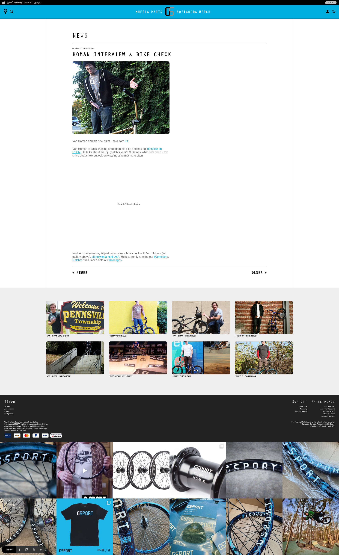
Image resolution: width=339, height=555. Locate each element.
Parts (156, 11)
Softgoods (187, 11)
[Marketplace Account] (327, 11)
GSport (10, 401)
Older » (259, 272)
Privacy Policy (329, 414)
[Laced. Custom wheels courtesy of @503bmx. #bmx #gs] (28, 526)
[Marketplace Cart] (333, 11)
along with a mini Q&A (106, 256)
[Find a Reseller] (5, 11)
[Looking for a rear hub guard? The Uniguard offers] (198, 526)
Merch (204, 11)
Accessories (9, 409)
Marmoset (160, 256)
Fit (126, 141)
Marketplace (323, 401)
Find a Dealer (329, 406)
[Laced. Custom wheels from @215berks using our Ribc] (141, 526)
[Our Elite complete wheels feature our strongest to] (141, 470)
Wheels (142, 11)
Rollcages (115, 260)
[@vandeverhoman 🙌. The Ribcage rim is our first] (84, 470)
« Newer (79, 272)
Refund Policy (329, 411)
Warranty (303, 409)
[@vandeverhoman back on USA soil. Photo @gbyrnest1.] (310, 526)
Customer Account (327, 409)
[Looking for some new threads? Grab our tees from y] (84, 526)
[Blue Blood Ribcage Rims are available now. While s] (310, 470)
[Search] (11, 11)
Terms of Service (328, 416)
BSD (332, 426)
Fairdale (320, 424)
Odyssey (305, 424)
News (80, 35)
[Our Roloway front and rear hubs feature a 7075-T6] (198, 470)
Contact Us (302, 406)
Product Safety (301, 411)
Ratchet (77, 260)
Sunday (313, 424)
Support (330, 2)
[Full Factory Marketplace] (3, 2)
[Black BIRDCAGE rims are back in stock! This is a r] (254, 470)
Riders (91, 48)
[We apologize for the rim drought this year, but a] (28, 470)
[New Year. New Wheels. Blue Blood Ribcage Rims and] (254, 526)
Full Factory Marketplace (301, 422)
